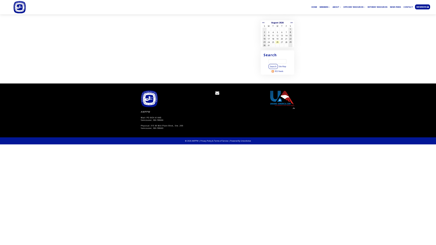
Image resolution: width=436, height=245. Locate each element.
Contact (408, 7)
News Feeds (395, 7)
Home (314, 7)
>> (291, 22)
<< (263, 22)
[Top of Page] (293, 108)
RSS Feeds (279, 71)
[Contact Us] (218, 93)
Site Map (282, 66)
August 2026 (277, 22)
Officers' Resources (353, 7)
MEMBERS (421, 7)
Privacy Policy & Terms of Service (214, 141)
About (336, 7)
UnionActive (246, 141)
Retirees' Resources (378, 7)
